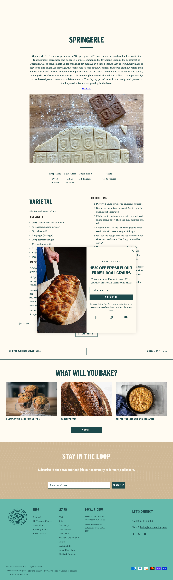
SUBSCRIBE (111, 297)
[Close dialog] (132, 250)
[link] (96, 317)
